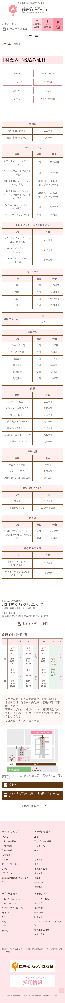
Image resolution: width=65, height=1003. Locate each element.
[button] (30, 35)
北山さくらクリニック (34, 10)
